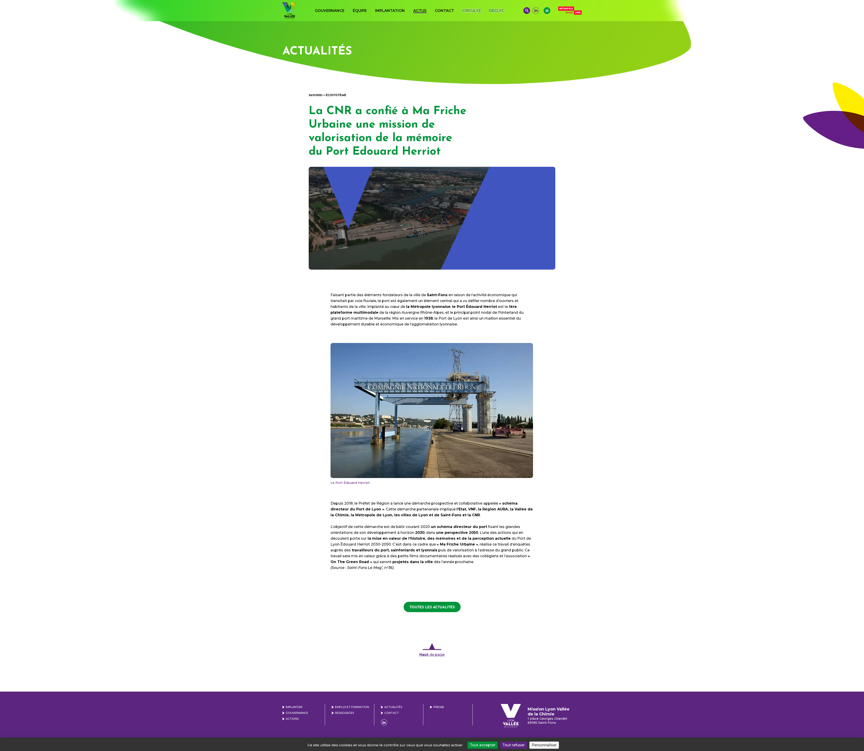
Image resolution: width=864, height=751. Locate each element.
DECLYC (496, 11)
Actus (420, 11)
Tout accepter (482, 745)
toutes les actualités (432, 607)
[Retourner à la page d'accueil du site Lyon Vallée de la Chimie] (289, 10)
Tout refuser (513, 745)
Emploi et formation (352, 707)
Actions (292, 718)
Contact (444, 11)
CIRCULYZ (471, 11)
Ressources (344, 713)
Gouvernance (329, 11)
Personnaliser (544, 745)
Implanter (294, 707)
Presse (438, 707)
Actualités (393, 707)
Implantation (390, 11)
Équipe (360, 11)
